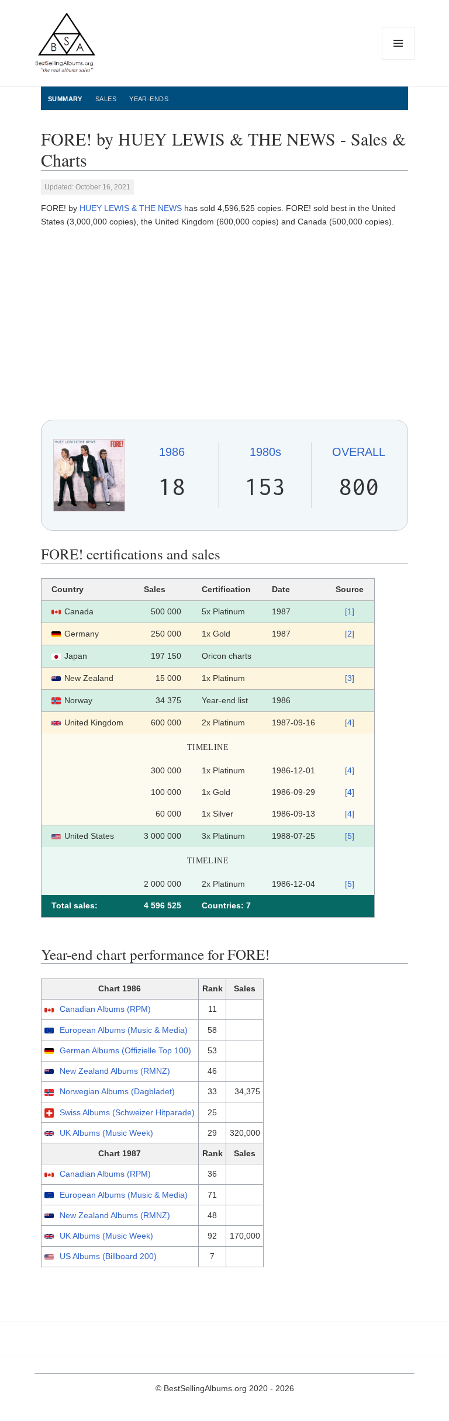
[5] (349, 836)
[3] (349, 678)
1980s (265, 451)
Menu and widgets (398, 59)
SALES (105, 98)
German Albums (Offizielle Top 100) (125, 1050)
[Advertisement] (224, 324)
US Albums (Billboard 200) (108, 1256)
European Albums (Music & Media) (124, 1030)
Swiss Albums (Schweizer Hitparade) (127, 1112)
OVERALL (358, 451)
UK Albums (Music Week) (106, 1133)
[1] (349, 611)
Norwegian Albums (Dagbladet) (117, 1091)
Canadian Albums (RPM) (105, 1009)
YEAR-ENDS (148, 98)
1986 (172, 451)
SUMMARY (65, 98)
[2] (349, 633)
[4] (349, 722)
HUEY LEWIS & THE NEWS (131, 208)
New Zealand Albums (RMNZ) (115, 1071)
